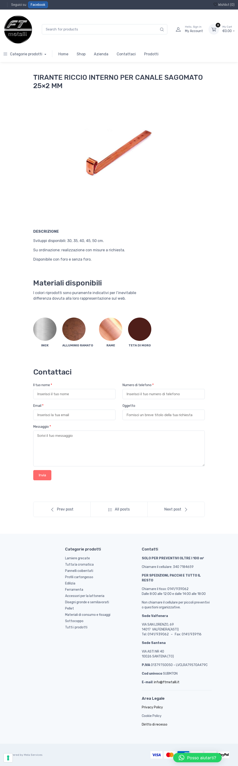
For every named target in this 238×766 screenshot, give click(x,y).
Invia (42, 475)
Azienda (101, 54)
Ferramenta (74, 590)
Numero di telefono (138, 385)
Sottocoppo (74, 621)
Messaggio (42, 427)
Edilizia (70, 583)
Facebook (38, 5)
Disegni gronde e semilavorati (87, 602)
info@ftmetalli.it (166, 682)
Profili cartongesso (79, 577)
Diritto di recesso (154, 724)
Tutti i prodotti (76, 627)
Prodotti (151, 54)
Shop (81, 54)
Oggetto (128, 406)
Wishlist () (226, 5)
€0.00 (227, 29)
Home (63, 54)
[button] (197, 757)
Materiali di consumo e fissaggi (87, 615)
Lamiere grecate (77, 558)
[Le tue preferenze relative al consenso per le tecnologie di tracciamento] (8, 757)
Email (38, 406)
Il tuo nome (42, 385)
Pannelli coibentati (79, 571)
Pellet (69, 608)
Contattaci (126, 54)
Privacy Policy (152, 707)
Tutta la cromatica (79, 565)
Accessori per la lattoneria (84, 596)
